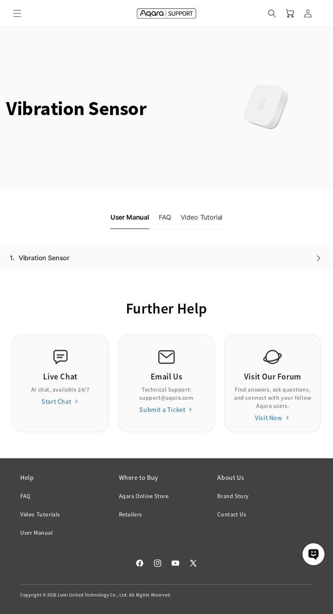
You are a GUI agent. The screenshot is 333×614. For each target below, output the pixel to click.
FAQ (25, 496)
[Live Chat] (313, 554)
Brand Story (233, 496)
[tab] (129, 217)
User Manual (36, 532)
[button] (17, 13)
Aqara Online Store (144, 496)
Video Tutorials (40, 514)
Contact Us (231, 514)
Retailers (130, 514)
